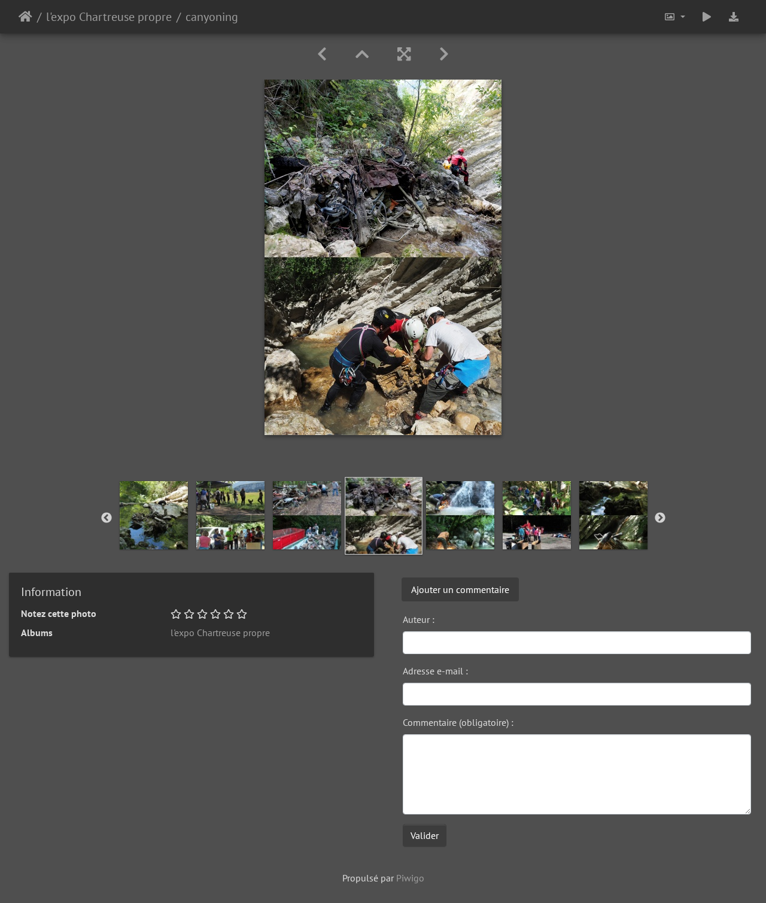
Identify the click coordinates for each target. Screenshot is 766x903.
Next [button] (660, 518)
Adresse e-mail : (435, 671)
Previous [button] (107, 518)
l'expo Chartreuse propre (109, 17)
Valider (425, 835)
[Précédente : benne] (322, 54)
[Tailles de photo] (674, 17)
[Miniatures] (362, 54)
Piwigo (410, 878)
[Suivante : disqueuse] (444, 54)
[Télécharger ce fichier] (733, 17)
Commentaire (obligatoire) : (458, 722)
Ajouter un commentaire (460, 589)
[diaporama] (707, 17)
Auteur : (418, 619)
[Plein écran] (404, 54)
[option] (153, 515)
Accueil (25, 17)
